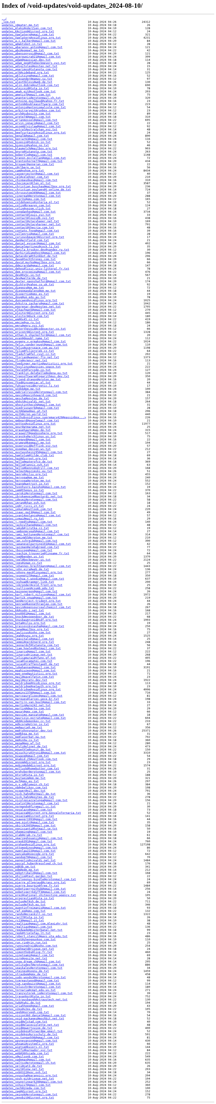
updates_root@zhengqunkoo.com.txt (29, 939)
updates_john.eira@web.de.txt (25, 569)
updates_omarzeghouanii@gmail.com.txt (32, 838)
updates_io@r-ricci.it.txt (23, 505)
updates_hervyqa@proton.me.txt (26, 480)
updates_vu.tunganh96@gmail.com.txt (30, 1037)
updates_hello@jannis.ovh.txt (25, 464)
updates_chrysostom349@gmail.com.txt (31, 192)
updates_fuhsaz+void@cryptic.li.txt (30, 385)
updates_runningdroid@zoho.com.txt (29, 945)
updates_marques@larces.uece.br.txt (30, 698)
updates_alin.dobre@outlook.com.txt (30, 85)
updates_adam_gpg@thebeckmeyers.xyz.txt (34, 63)
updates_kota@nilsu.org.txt (24, 623)
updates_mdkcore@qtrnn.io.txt (25, 724)
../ (4, 18)
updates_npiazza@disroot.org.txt (28, 816)
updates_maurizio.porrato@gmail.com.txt (34, 717)
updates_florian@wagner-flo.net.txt (30, 357)
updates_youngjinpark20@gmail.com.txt (32, 1081)
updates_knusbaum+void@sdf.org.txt (29, 619)
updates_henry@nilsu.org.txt (24, 474)
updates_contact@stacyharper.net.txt (31, 224)
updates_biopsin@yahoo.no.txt (25, 145)
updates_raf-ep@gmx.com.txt (24, 910)
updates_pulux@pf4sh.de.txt (24, 901)
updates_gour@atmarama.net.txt (26, 426)
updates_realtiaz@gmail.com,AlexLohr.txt (35, 923)
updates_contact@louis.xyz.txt (26, 214)
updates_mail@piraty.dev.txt (24, 680)
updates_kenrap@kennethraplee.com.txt (32, 604)
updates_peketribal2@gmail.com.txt (29, 873)
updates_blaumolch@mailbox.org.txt (29, 148)
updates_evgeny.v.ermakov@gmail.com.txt (34, 341)
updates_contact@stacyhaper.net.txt (30, 221)
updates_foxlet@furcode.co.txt (26, 369)
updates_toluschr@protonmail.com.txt (31, 986)
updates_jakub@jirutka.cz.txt (25, 528)
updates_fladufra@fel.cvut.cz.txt (29, 354)
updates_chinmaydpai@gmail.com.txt (29, 180)
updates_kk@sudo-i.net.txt (23, 610)
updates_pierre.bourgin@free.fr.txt (30, 885)
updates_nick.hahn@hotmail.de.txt (29, 793)
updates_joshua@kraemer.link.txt (28, 581)
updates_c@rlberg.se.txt (21, 167)
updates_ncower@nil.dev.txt (24, 790)
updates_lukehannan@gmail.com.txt (29, 667)
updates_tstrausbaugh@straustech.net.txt (35, 999)
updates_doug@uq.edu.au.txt (24, 297)
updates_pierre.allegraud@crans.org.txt (34, 882)
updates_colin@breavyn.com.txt (26, 205)
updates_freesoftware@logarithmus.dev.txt (35, 376)
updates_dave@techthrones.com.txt (29, 259)
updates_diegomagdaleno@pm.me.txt (29, 290)
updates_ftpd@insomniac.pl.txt (26, 382)
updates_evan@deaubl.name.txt (25, 338)
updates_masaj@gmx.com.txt (23, 711)
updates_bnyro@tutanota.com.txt (27, 151)
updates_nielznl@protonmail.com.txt (30, 803)
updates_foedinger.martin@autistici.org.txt (37, 363)
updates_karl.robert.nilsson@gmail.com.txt (36, 594)
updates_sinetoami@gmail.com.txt (28, 955)
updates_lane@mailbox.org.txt (25, 629)
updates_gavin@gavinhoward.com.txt (29, 395)
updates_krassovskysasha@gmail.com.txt (33, 626)
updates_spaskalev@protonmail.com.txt (32, 967)
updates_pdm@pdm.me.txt (20, 869)
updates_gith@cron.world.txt (24, 414)
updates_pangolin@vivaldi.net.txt (29, 860)
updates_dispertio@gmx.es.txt (25, 294)
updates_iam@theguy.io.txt (23, 490)
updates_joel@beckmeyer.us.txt (26, 559)
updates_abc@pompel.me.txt (23, 50)
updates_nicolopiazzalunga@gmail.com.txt (35, 800)
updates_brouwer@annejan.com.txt (28, 164)
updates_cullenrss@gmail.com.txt (28, 233)
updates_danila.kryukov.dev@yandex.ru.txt (35, 249)
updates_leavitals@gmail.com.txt (28, 638)
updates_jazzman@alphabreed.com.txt (30, 547)
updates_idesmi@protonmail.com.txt (29, 499)
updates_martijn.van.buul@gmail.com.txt (34, 702)
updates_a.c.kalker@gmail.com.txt (29, 40)
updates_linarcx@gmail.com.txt (26, 651)
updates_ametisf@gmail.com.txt (26, 94)
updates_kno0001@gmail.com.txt (26, 613)
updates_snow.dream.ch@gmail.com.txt (31, 961)
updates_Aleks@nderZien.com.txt (27, 28)
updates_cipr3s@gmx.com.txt (24, 199)
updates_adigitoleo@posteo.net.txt (29, 66)
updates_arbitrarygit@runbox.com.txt (31, 110)
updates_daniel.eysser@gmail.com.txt (31, 243)
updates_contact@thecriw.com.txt (28, 227)
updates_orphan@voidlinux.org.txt (29, 844)
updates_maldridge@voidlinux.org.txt (31, 689)
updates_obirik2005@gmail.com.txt (29, 825)
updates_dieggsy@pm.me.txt (23, 287)
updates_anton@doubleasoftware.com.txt (33, 104)
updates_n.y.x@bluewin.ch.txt (25, 784)
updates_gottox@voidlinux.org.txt (29, 423)
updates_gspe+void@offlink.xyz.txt (29, 445)
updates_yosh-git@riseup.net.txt (28, 1078)
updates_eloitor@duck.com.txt (25, 316)
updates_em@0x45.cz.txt (20, 319)
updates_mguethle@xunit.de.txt (26, 749)
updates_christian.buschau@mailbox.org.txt (36, 186)
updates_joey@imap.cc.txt (22, 562)
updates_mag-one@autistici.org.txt (29, 673)
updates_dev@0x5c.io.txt (21, 275)
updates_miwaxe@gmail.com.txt (25, 755)
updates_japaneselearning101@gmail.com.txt (36, 543)
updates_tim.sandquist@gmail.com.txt (31, 983)
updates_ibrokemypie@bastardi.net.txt (32, 496)
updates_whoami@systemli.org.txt (28, 1043)
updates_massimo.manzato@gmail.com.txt (33, 714)
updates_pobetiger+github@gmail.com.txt (34, 888)
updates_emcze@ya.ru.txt (21, 322)
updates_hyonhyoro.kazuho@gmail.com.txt (34, 487)
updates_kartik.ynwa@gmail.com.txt (29, 597)
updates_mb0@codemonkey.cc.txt (26, 721)
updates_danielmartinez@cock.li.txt (30, 246)
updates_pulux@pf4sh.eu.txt (24, 904)
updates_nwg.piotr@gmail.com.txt (28, 822)
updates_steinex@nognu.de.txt (25, 971)
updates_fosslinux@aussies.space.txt (31, 366)
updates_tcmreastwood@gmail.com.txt (30, 980)
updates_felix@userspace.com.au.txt (30, 347)
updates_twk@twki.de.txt (21, 1002)
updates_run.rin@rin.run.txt (24, 942)
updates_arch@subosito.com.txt (26, 113)
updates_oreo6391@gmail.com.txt (27, 841)
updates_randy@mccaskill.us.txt (27, 914)
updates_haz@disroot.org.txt (24, 458)
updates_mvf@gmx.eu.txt (20, 781)
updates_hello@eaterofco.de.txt (27, 461)
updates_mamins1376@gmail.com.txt (29, 692)
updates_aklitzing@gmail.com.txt (28, 75)
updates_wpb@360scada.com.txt (25, 1053)
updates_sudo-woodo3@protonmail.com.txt (34, 977)
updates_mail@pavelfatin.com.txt (28, 676)
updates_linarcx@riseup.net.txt (27, 654)
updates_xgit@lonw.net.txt (23, 1069)
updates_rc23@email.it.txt (23, 920)
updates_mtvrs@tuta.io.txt (23, 774)
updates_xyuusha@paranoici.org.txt (29, 1075)
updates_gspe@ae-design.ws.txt (26, 449)
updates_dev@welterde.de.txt (24, 278)
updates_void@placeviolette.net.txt (30, 1024)
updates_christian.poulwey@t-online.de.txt (36, 189)
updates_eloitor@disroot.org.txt (28, 312)
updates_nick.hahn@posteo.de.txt (28, 797)
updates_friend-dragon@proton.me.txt (31, 379)
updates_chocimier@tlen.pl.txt (26, 183)
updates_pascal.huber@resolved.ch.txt (32, 863)
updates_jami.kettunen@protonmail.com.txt (35, 534)
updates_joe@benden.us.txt (23, 556)
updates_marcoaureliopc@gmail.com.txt (32, 695)
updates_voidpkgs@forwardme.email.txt (32, 1031)
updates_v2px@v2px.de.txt (22, 1009)
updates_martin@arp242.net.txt (26, 705)
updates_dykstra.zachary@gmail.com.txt (33, 303)
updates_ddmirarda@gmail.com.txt (28, 265)
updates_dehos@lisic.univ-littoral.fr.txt (35, 268)
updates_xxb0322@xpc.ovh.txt (24, 1072)
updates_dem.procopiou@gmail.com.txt (31, 271)
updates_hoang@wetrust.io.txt (25, 483)
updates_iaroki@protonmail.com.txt (29, 493)
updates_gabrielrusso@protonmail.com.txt (35, 392)
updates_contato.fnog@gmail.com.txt (30, 230)
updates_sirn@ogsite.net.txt (24, 958)
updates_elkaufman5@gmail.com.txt (29, 309)
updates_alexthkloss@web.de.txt (27, 82)
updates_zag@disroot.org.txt (24, 1091)
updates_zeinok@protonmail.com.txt (29, 1094)
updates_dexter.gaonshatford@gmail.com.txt (36, 281)
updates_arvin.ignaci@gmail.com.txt (30, 123)
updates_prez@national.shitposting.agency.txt (39, 895)
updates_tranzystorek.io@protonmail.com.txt (37, 993)
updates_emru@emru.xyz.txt (23, 325)
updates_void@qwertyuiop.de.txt (27, 1028)
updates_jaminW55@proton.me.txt (27, 537)
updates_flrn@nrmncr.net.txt (24, 360)
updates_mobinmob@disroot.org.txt (29, 765)
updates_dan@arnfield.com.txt (25, 240)
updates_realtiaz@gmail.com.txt (27, 926)
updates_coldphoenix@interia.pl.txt (30, 202)
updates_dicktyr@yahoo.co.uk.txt (28, 284)
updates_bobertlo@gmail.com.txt (27, 154)
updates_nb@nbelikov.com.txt (24, 787)
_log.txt (8, 21)
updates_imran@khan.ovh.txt (24, 502)
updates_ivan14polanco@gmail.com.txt (31, 515)
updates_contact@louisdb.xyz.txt (28, 218)
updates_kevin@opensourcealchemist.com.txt (36, 607)
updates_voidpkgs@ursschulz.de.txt (29, 1034)
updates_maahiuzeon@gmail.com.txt (29, 670)
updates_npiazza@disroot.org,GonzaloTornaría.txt (41, 812)
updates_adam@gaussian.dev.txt (26, 59)
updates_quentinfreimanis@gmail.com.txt (34, 907)
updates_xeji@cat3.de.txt (22, 1066)
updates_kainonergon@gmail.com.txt (29, 591)
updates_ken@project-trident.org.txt (31, 600)
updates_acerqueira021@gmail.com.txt (31, 56)
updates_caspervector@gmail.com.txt (30, 173)
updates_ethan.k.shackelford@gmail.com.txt (36, 335)
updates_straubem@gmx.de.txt (24, 974)
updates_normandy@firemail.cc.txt (29, 806)
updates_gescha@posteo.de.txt (25, 398)
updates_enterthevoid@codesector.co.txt (34, 328)
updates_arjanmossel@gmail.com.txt (29, 119)
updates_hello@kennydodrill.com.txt (30, 468)
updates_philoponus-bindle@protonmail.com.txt (39, 879)
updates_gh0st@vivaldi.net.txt (26, 401)
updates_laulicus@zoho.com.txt (26, 632)
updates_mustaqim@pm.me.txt (24, 778)
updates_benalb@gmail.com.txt (25, 135)
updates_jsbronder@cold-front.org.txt (32, 585)
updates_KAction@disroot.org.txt (28, 31)
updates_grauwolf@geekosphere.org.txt (32, 433)
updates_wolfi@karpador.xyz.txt (27, 1050)
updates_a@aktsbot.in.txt (22, 44)
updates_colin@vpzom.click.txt (26, 208)
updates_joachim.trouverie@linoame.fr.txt (35, 553)
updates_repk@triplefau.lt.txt (26, 933)
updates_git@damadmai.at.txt (24, 411)
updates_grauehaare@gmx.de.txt (26, 430)
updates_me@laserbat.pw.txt (24, 736)
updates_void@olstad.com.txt (24, 1021)
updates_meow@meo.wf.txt (21, 743)
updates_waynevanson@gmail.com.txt (29, 1040)
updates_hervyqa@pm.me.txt (23, 477)
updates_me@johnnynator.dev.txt (27, 730)
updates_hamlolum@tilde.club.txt (28, 455)
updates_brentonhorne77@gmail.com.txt (32, 161)
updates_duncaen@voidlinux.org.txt (29, 300)
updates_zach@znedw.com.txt (24, 1088)
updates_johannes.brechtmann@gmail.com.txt (36, 566)
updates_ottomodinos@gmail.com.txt (29, 847)
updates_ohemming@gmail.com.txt (27, 831)
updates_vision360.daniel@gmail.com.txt (34, 1015)
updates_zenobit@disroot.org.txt (28, 1097)
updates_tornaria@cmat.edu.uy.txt (29, 990)
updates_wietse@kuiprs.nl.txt (25, 1047)
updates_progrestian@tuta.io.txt (28, 898)
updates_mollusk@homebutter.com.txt (30, 768)
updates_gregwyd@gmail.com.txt (26, 439)
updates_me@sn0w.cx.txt (20, 740)
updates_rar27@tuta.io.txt (23, 917)
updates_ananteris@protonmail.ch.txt (31, 97)
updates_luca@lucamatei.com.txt (27, 661)
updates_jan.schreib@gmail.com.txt (29, 540)
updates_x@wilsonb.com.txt (23, 1056)
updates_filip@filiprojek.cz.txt (28, 350)
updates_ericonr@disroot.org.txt (28, 331)
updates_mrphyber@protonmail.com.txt (31, 771)
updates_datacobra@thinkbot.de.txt (29, 256)
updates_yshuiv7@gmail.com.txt (26, 1084)
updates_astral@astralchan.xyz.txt (29, 129)
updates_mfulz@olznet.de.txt (24, 746)
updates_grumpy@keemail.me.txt (26, 442)
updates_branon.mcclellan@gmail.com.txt (34, 157)
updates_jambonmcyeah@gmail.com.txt (30, 531)
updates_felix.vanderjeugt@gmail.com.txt (35, 344)
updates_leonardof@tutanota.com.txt (30, 645)
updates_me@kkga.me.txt (20, 733)
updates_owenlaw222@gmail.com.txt (29, 850)
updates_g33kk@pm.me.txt (21, 388)
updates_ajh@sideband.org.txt (25, 72)
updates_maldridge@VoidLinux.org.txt (31, 683)
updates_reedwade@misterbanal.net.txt (32, 929)
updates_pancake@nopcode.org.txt (28, 854)
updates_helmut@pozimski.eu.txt (27, 471)
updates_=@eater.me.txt (20, 25)
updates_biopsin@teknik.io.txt (26, 142)
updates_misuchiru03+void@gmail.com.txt (34, 752)
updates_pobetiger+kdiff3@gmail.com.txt (34, 891)
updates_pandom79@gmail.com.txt (27, 857)
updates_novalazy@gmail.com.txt (27, 809)
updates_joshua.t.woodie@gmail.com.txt (33, 578)
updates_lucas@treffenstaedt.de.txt (30, 664)
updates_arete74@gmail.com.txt (26, 116)
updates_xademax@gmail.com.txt (26, 1059)
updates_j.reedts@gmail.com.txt (27, 521)
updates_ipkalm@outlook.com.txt (27, 509)
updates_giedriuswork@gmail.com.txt (30, 407)
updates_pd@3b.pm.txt (18, 866)
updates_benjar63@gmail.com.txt (27, 138)
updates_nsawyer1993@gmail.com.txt (29, 819)
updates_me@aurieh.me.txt (22, 727)
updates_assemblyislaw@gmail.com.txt (31, 126)
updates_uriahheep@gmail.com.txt (28, 1005)
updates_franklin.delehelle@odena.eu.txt (35, 373)
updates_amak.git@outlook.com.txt (29, 91)
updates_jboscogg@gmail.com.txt (27, 550)
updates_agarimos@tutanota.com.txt (29, 69)
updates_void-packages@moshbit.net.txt (33, 1018)
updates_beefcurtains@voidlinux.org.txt (34, 132)
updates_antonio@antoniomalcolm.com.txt (34, 107)
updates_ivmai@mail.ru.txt (23, 518)
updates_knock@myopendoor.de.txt (28, 616)
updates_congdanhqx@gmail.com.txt (29, 211)
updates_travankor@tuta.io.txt (26, 996)
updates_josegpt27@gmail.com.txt (28, 575)
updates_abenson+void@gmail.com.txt (30, 53)
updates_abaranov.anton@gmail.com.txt (32, 47)
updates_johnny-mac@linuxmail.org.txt (32, 572)
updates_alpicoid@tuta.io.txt (25, 88)
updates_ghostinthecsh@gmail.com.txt (31, 404)
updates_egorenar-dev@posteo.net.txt (31, 306)
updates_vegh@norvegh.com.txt (25, 1012)
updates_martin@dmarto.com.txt (26, 708)
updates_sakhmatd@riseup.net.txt (28, 948)
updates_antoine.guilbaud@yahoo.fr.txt (33, 101)
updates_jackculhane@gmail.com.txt (29, 524)
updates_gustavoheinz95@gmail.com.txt (32, 452)
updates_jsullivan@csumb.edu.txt (28, 588)
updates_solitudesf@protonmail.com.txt (33, 964)
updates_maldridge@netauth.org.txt (29, 686)
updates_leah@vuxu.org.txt (23, 635)
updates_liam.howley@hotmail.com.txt (31, 648)
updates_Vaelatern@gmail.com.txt (28, 34)
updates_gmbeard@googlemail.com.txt (30, 420)
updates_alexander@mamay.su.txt (27, 78)
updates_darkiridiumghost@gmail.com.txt (34, 252)
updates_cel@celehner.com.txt (25, 176)
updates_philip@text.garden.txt (27, 876)
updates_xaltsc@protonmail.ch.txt (29, 1062)
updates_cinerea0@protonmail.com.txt (31, 195)
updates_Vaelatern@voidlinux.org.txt (31, 37)
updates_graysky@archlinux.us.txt (29, 436)
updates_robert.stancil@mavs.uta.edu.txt (35, 936)
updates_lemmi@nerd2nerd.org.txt (28, 642)
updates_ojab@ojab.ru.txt (22, 835)
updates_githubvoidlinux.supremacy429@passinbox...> (44, 417)
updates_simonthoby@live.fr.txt (27, 952)
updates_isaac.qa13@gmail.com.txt (29, 512)
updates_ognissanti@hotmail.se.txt (29, 828)
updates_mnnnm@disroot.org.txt (26, 762)
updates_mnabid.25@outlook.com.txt (29, 759)
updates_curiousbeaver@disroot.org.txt (33, 237)
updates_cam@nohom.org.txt (23, 170)
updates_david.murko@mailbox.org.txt (31, 262)
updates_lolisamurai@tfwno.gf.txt (29, 657)
